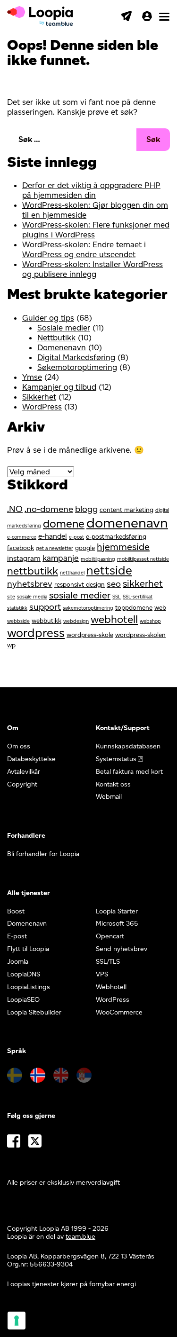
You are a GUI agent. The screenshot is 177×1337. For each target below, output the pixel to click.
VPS (102, 974)
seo (114, 583)
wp (11, 645)
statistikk (17, 608)
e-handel (52, 536)
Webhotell (111, 987)
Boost (16, 911)
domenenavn (127, 522)
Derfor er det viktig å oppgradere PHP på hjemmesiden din (91, 190)
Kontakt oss (113, 784)
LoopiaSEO (23, 1000)
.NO (15, 508)
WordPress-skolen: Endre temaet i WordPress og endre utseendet (84, 249)
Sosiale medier (63, 327)
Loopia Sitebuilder (34, 1012)
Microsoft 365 (117, 924)
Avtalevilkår (23, 772)
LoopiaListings (28, 987)
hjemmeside (123, 546)
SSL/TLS (108, 962)
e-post (76, 537)
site (11, 597)
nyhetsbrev (29, 583)
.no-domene (49, 508)
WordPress (42, 406)
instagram (24, 558)
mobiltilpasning (98, 559)
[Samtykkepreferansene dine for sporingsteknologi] (16, 1320)
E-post (17, 936)
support (45, 606)
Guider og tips (48, 317)
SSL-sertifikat (137, 597)
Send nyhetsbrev (121, 949)
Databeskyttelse (31, 759)
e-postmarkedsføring (116, 536)
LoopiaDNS (23, 974)
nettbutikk (32, 570)
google (85, 547)
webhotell (114, 619)
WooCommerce (119, 1012)
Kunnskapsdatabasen (128, 746)
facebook (20, 547)
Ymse (32, 377)
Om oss (18, 746)
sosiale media (32, 597)
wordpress (36, 633)
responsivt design (79, 584)
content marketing (126, 509)
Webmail (109, 797)
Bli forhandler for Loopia (43, 854)
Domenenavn (61, 347)
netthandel (72, 573)
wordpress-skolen (140, 634)
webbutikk (46, 620)
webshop (150, 621)
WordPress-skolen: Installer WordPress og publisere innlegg (92, 269)
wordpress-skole (90, 634)
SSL (116, 597)
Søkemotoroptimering (77, 367)
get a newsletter (54, 548)
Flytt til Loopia (28, 949)
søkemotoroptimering (88, 608)
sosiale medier (79, 595)
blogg (86, 508)
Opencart (110, 936)
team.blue (80, 1237)
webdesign (76, 621)
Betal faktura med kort (129, 772)
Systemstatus (116, 759)
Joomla (17, 962)
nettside (109, 570)
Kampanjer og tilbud (59, 387)
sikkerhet (143, 583)
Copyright (22, 784)
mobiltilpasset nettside (143, 559)
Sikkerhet (39, 396)
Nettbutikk (56, 337)
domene (63, 523)
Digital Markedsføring (76, 357)
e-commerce (21, 537)
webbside (18, 621)
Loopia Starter (117, 911)
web (160, 607)
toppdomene (133, 607)
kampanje (60, 558)
